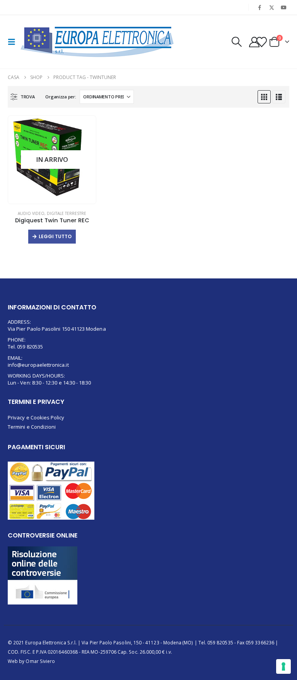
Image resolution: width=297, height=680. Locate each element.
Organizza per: (60, 97)
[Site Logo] (97, 42)
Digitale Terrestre (66, 213)
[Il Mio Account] (254, 42)
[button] (14, 41)
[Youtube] (284, 7)
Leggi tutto (55, 236)
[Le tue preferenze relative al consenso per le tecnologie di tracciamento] (283, 666)
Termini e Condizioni (32, 426)
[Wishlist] (261, 42)
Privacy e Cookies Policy (36, 417)
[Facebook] (259, 7)
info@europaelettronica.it (38, 364)
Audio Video (31, 213)
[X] (272, 7)
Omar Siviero (40, 661)
